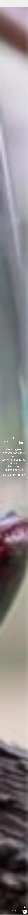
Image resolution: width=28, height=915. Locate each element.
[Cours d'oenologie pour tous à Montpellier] (14, 3)
